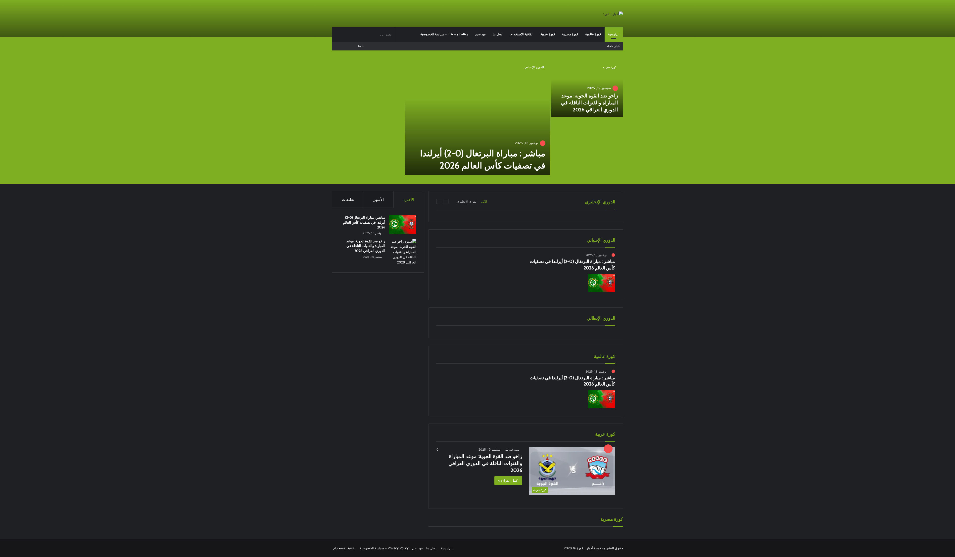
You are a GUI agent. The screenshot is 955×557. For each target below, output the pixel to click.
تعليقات (348, 199)
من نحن (480, 34)
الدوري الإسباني (534, 67)
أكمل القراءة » (508, 480)
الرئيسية (614, 34)
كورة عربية (547, 34)
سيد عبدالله (512, 449)
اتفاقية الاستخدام (522, 34)
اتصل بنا (498, 34)
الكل (484, 201)
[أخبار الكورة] (613, 14)
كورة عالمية (593, 34)
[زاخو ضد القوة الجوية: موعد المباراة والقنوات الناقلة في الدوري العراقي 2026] (587, 88)
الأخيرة (408, 199)
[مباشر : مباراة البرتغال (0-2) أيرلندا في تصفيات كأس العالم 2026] (477, 117)
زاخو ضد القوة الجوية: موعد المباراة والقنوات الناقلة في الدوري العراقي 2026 (589, 103)
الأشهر (379, 199)
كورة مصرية (570, 34)
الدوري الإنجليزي (467, 201)
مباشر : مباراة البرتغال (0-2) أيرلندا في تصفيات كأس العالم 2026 (364, 222)
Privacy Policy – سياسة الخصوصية (444, 34)
